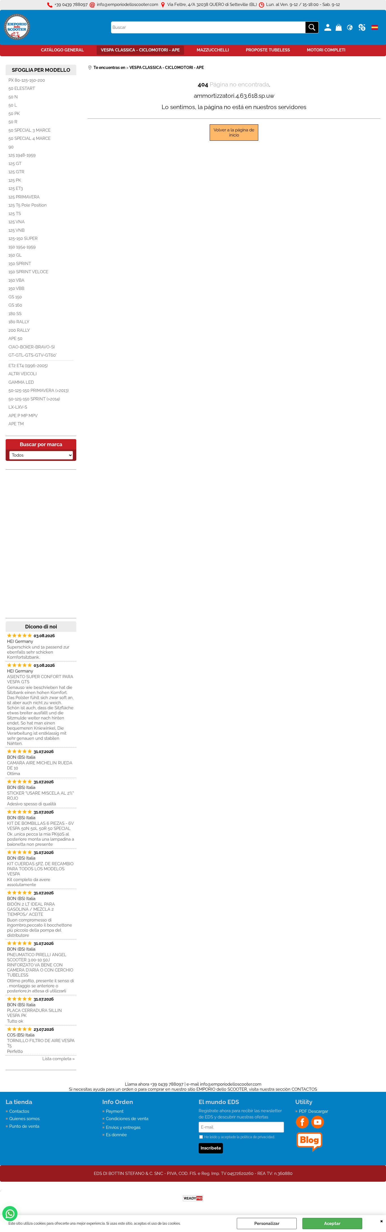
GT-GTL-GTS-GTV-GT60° (32, 355)
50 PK (14, 113)
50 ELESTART (21, 88)
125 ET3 (15, 188)
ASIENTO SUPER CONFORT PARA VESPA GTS (40, 679)
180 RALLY (18, 321)
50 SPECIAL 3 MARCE (29, 130)
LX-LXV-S (17, 407)
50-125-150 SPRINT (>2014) (34, 399)
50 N (13, 96)
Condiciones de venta (127, 1118)
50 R (12, 121)
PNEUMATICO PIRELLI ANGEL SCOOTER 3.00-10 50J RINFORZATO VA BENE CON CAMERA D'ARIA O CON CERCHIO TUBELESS (40, 965)
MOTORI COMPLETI (326, 50)
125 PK (14, 180)
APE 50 (15, 338)
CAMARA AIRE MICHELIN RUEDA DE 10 (39, 765)
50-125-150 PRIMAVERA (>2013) (38, 390)
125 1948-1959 (22, 155)
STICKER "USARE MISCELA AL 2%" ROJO (40, 796)
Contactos (19, 1111)
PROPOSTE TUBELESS (268, 50)
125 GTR (16, 171)
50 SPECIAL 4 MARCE (29, 138)
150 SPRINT (19, 263)
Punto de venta (24, 1126)
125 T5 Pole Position (27, 205)
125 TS (14, 213)
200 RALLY (19, 330)
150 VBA (16, 280)
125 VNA (16, 221)
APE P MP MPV (23, 415)
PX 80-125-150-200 (26, 80)
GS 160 (15, 305)
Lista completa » (58, 1058)
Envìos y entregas (123, 1127)
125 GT (14, 163)
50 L (12, 105)
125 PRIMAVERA (24, 196)
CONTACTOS (304, 1089)
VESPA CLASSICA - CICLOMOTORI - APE (140, 50)
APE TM (16, 423)
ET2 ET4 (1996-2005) (28, 365)
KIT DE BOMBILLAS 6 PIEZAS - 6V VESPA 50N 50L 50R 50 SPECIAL (40, 826)
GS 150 (15, 297)
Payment (114, 1111)
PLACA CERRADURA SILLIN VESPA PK (34, 1013)
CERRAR (381, 1221)
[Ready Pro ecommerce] (193, 1198)
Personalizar (266, 1223)
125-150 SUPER (23, 238)
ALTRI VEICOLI (22, 373)
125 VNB (16, 230)
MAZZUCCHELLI (213, 50)
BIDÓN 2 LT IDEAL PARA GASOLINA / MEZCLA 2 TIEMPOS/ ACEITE (31, 909)
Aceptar (332, 1223)
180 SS (14, 313)
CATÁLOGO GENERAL (62, 50)
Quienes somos (24, 1118)
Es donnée (116, 1134)
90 (11, 146)
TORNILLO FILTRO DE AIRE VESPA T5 (41, 1043)
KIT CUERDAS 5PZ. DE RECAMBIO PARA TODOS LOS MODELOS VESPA (40, 869)
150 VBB (16, 288)
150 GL (15, 255)
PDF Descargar (313, 1111)
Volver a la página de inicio (234, 132)
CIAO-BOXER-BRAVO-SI (31, 347)
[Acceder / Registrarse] (328, 27)
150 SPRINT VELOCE (28, 271)
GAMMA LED (21, 382)
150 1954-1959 (22, 247)
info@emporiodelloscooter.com (230, 1084)
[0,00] (339, 27)
